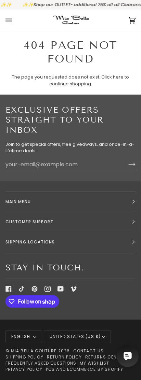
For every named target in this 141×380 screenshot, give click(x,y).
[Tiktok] (21, 289)
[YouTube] (60, 289)
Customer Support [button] (29, 222)
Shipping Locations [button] (30, 242)
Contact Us (88, 351)
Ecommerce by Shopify (95, 369)
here (118, 77)
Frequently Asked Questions (40, 363)
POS (50, 369)
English (21, 336)
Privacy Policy (23, 369)
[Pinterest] (34, 289)
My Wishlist (94, 363)
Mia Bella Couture (33, 351)
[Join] (126, 164)
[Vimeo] (73, 289)
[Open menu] (15, 20)
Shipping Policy (24, 357)
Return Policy (64, 357)
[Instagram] (47, 289)
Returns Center (105, 357)
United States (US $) (75, 336)
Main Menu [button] (18, 202)
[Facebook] (8, 289)
